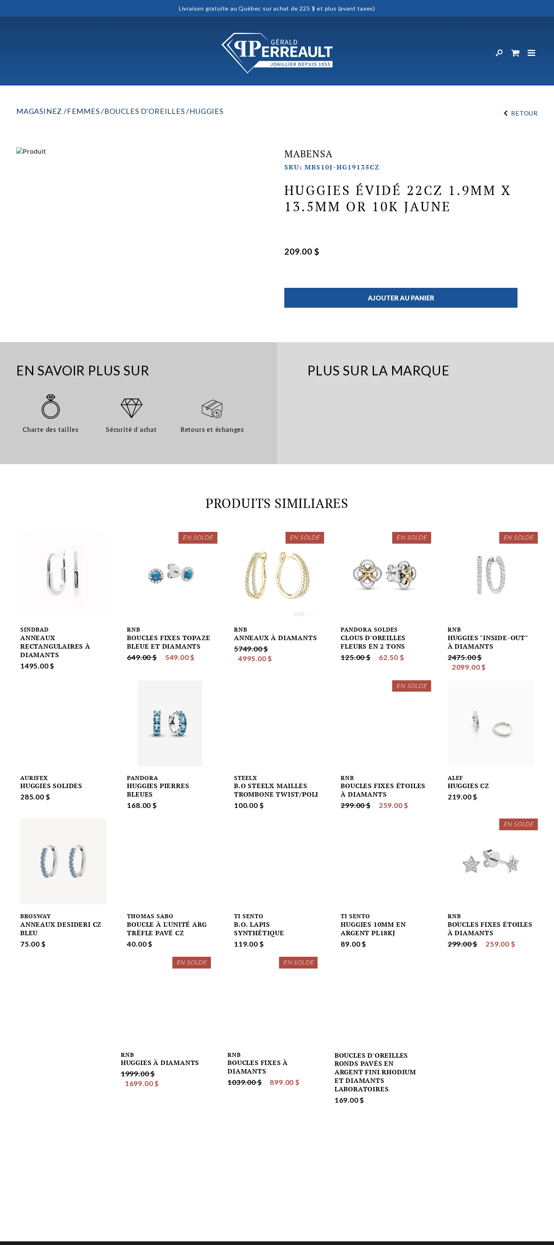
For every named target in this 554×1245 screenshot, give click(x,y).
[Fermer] (532, 53)
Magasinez (39, 111)
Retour (524, 113)
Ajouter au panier (401, 298)
